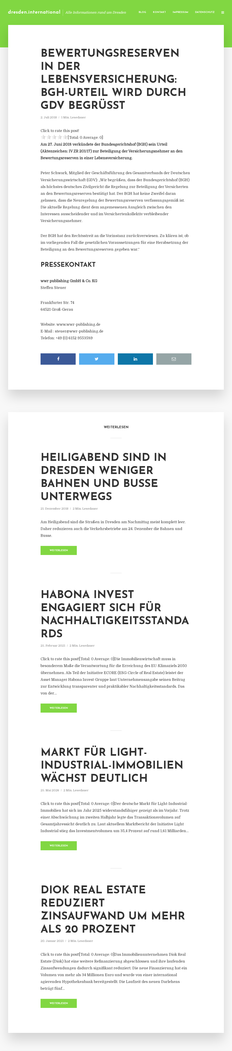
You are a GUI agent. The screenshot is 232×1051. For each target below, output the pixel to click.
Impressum (180, 12)
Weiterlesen (59, 550)
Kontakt (159, 12)
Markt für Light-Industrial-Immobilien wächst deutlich (112, 766)
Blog (142, 12)
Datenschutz (205, 12)
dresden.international (34, 12)
